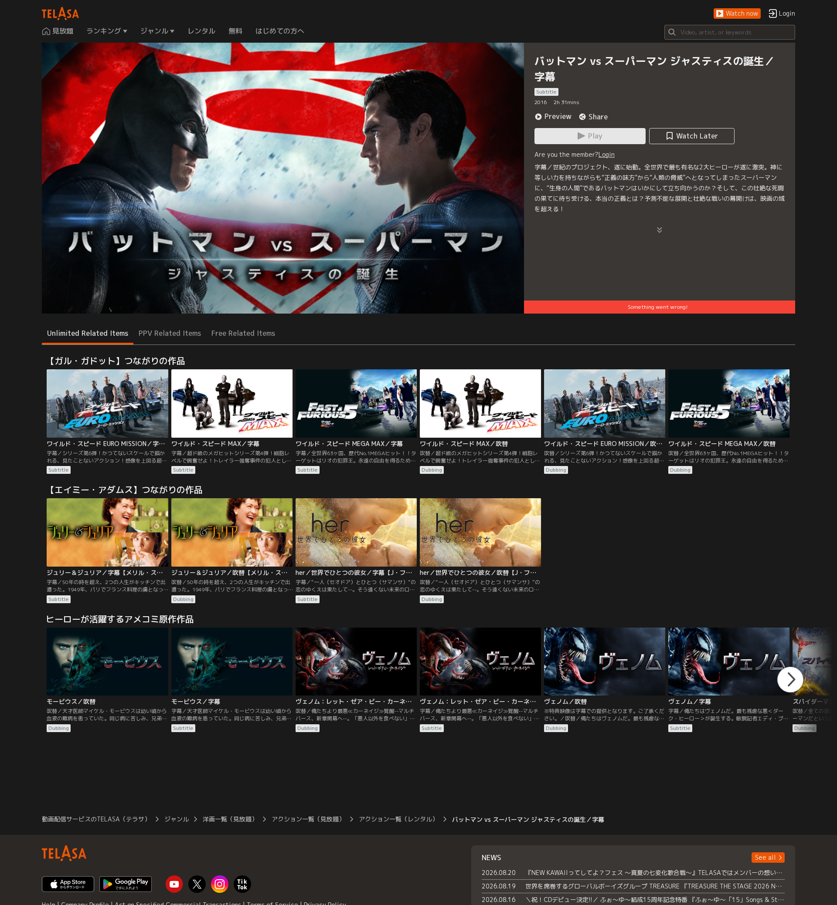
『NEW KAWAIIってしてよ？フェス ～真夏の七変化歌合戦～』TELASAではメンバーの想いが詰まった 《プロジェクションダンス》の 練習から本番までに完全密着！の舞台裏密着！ (655, 872)
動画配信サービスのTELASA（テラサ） (96, 819)
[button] (737, 13)
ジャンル (176, 819)
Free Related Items (243, 333)
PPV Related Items (170, 333)
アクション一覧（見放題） (308, 819)
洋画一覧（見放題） (230, 819)
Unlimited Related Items (87, 333)
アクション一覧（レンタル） (398, 819)
